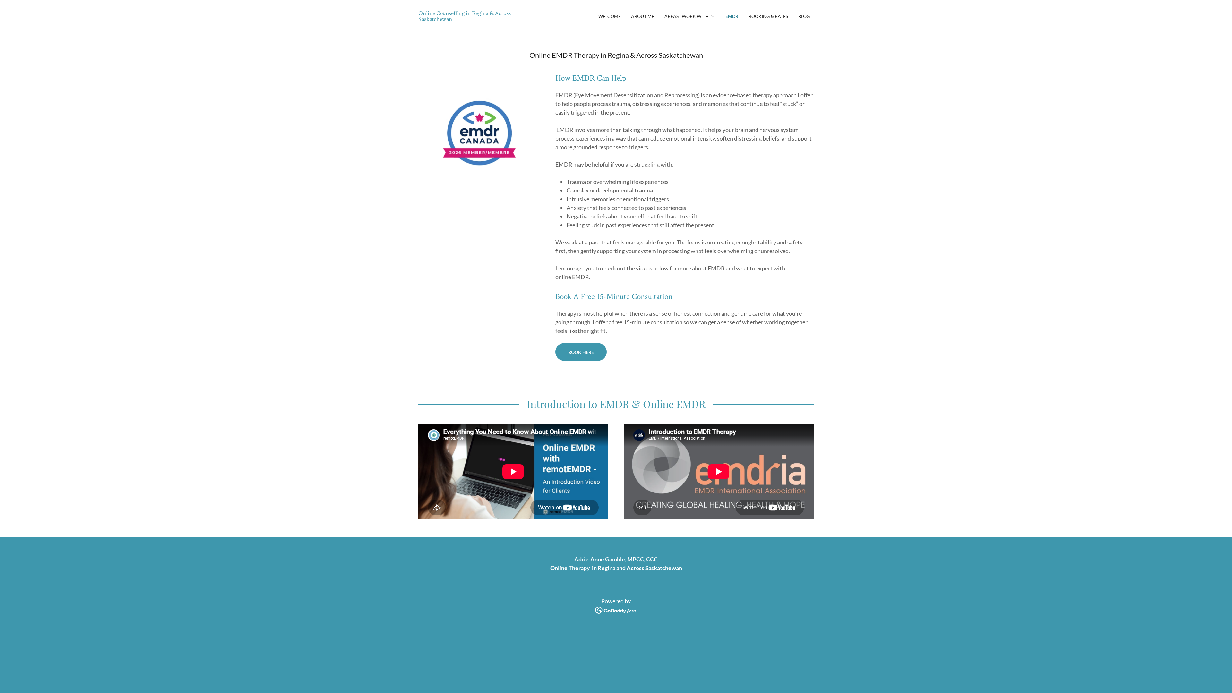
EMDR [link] (731, 16)
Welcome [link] (609, 16)
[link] (467, 19)
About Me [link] (642, 16)
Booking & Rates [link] (768, 16)
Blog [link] (804, 16)
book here (581, 352)
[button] (689, 16)
